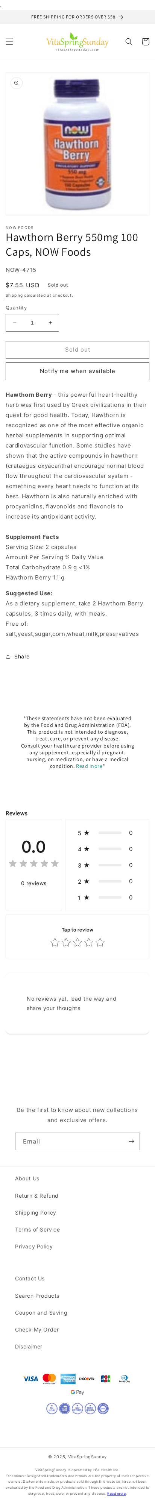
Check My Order (37, 1329)
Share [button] (22, 656)
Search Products (37, 1295)
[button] (9, 41)
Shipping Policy (35, 1212)
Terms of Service (37, 1229)
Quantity (16, 308)
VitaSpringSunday (87, 1456)
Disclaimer (29, 1346)
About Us (27, 1178)
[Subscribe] (131, 1141)
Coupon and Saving (41, 1312)
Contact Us (30, 1278)
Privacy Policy (34, 1246)
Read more (89, 766)
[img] (33, 864)
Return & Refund (37, 1195)
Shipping (14, 295)
